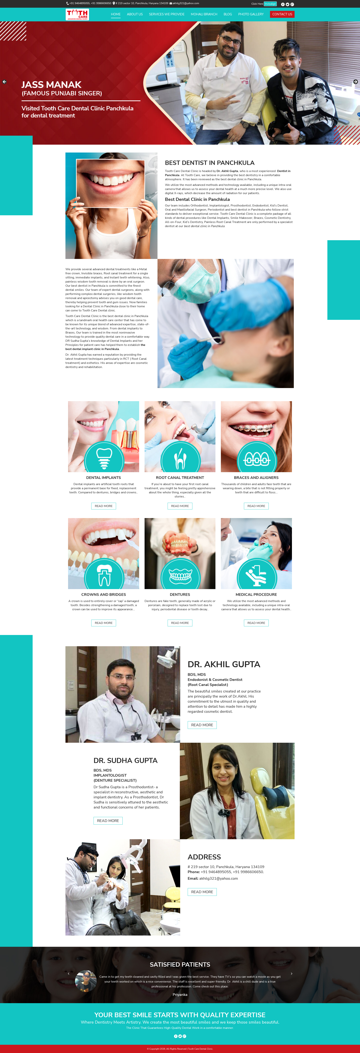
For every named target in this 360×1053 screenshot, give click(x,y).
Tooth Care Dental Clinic (236, 214)
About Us (135, 14)
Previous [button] (5, 82)
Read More (103, 506)
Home (116, 14)
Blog (228, 14)
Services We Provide (166, 14)
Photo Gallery (251, 14)
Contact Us (282, 14)
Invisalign (270, 4)
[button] (68, 973)
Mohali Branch (204, 14)
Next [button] (355, 82)
